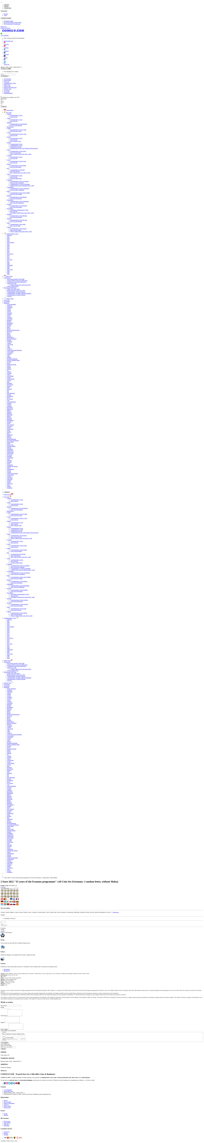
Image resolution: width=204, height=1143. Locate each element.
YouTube (6, 47)
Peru (8, 433)
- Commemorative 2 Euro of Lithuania (19, 565)
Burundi (9, 340)
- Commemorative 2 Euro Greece (18, 545)
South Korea (10, 452)
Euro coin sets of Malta (16, 194)
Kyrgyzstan (10, 399)
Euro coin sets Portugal (16, 207)
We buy (6, 1100)
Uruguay (9, 476)
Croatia (9, 128)
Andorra (9, 114)
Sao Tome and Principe (13, 440)
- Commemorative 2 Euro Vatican (18, 613)
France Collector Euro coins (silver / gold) (20, 154)
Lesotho (9, 404)
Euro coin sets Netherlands (17, 203)
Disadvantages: (4, 1029)
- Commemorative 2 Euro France (18, 535)
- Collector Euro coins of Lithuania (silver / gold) (22, 570)
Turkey (9, 467)
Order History (7, 1122)
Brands (5, 1113)
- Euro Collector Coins (16, 525)
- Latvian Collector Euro (16, 562)
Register (6, 14)
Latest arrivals (7, 80)
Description (7, 969)
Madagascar (10, 409)
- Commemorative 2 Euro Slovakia (19, 600)
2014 (8, 255)
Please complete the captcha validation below (13, 1034)
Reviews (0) (7, 970)
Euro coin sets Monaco (16, 198)
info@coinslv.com (8, 41)
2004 (8, 274)
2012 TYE (9, 259)
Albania (9, 308)
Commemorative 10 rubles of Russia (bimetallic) (19, 293)
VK (5, 61)
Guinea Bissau (10, 379)
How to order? (7, 1102)
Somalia (9, 447)
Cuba (8, 356)
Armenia (9, 314)
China (8, 347)
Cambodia (9, 341)
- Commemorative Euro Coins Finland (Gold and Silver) (24, 532)
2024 (8, 238)
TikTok (5, 57)
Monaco (9, 195)
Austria (9, 118)
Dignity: (3, 1022)
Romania (9, 437)
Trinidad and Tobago (12, 466)
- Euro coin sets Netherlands (17, 587)
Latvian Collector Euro (16, 178)
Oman (8, 430)
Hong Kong (10, 384)
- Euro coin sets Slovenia (16, 605)
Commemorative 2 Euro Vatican (18, 228)
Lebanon (9, 403)
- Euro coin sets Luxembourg (17, 574)
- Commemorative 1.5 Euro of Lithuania (20, 568)
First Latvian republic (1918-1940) (15, 279)
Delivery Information (9, 1103)
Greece (9, 160)
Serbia (8, 443)
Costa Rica (10, 353)
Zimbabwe (9, 488)
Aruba (8, 316)
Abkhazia (9, 305)
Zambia (9, 486)
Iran (8, 390)
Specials (6, 1115)
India (8, 387)
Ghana (8, 374)
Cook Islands (10, 351)
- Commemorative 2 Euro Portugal (19, 590)
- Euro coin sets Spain (15, 610)
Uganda (9, 470)
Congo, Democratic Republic (14, 350)
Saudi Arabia (10, 442)
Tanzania (9, 462)
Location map (7, 8)
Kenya (8, 397)
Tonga (8, 463)
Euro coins (6, 81)
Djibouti (9, 357)
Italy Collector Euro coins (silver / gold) (20, 172)
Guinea (9, 377)
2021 (8, 244)
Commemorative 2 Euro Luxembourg (19, 188)
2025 (8, 236)
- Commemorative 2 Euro (16, 499)
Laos (8, 400)
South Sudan (10, 453)
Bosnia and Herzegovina (13, 330)
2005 (8, 272)
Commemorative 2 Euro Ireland (18, 165)
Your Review (4, 1015)
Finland (9, 142)
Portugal (9, 204)
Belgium (9, 122)
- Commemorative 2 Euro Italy (18, 554)
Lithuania (9, 180)
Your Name (3, 1005)
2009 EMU (10, 265)
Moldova (9, 417)
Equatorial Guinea (11, 364)
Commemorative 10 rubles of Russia (16, 292)
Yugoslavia (10, 483)
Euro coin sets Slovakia (16, 217)
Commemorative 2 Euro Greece (18, 161)
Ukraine (9, 472)
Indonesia (9, 389)
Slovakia (9, 214)
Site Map (6, 1134)
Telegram (6, 51)
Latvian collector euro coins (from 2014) (20, 285)
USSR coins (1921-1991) (13, 289)
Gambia (9, 371)
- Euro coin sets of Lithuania (17, 567)
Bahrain (9, 321)
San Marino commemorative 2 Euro (19, 210)
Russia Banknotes (11, 439)
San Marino (10, 208)
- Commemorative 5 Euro (16, 529)
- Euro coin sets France (16, 537)
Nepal (8, 423)
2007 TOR (10, 269)
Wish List (6, 1124)
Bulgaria (10, 127)
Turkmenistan (10, 469)
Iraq (8, 391)
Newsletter (6, 1125)
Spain (8, 223)
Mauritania (9, 414)
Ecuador (9, 361)
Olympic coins (7, 89)
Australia (9, 317)
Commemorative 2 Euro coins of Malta (20, 192)
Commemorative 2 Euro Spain (18, 224)
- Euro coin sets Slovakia (16, 601)
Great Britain (10, 376)
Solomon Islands (11, 446)
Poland (9, 436)
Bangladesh (10, 323)
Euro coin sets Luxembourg (17, 190)
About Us (6, 1104)
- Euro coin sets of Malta (16, 578)
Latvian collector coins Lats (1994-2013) (17, 280)
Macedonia (10, 407)
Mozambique (10, 420)
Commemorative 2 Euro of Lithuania (19, 181)
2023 (8, 239)
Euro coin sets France (15, 152)
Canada (9, 343)
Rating (2, 1007)
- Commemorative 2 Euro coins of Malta (20, 577)
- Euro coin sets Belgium (16, 509)
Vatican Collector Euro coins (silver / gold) (21, 231)
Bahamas (9, 320)
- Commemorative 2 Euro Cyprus (18, 518)
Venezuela (9, 479)
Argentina (9, 313)
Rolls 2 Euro (7, 84)
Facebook (6, 54)
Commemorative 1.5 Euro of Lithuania (20, 184)
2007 (8, 268)
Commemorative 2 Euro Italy (17, 170)
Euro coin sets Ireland (15, 167)
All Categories (7, 79)
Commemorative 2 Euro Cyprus (18, 134)
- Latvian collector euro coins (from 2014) (20, 669)
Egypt (8, 363)
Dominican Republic (12, 359)
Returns (6, 1133)
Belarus (9, 326)
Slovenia (9, 218)
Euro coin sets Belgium (16, 125)
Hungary (9, 386)
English (11, 21)
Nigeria (9, 427)
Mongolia (9, 419)
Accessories (7, 91)
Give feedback (4, 1042)
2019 (8, 246)
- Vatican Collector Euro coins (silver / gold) (21, 615)
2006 (8, 271)
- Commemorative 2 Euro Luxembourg (20, 572)
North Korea (10, 429)
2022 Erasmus (10, 242)
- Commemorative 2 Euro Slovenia (19, 604)
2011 (8, 261)
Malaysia (9, 412)
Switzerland (10, 457)
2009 (8, 264)
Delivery (6, 6)
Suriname (9, 456)
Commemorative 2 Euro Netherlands (19, 201)
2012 (8, 258)
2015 (8, 252)
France (8, 149)
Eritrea (8, 366)
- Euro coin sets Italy (15, 555)
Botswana (9, 331)
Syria (8, 459)
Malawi (9, 410)
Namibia (9, 422)
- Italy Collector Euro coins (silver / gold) (20, 557)
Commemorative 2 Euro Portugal (18, 205)
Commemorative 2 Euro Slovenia (18, 220)
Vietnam (9, 480)
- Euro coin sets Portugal (16, 591)
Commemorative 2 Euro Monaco (18, 197)
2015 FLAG (10, 254)
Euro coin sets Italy (15, 171)
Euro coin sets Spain (15, 225)
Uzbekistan (10, 477)
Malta (8, 191)
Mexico (9, 416)
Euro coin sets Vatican (15, 230)
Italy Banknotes (11, 393)
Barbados (9, 324)
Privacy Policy (7, 1106)
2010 (8, 262)
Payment (6, 4)
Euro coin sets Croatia (15, 131)
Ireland (9, 164)
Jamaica (9, 394)
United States (10, 475)
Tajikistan (9, 460)
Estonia (9, 137)
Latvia (8, 174)
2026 (9, 235)
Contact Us (6, 1131)
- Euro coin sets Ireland (16, 551)
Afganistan (10, 307)
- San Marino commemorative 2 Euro (19, 594)
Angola (9, 311)
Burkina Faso (10, 337)
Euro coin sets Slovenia (16, 221)
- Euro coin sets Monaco (16, 583)
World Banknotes (8, 93)
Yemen (9, 482)
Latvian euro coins (11, 283)
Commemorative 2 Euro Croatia (18, 129)
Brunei (8, 334)
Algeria (9, 310)
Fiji (8, 370)
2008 (8, 266)
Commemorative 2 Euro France (18, 151)
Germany (9, 155)
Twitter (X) (6, 64)
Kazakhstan (10, 396)
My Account (7, 1121)
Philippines (10, 434)
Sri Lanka (9, 455)
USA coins (6, 90)
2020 (8, 245)
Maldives (9, 413)
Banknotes (6, 303)
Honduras (9, 383)
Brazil (8, 333)
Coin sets (9, 296)
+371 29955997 (5, 35)
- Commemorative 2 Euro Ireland (18, 550)
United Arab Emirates (12, 473)
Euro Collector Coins (15, 141)
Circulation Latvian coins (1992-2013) (16, 282)
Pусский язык (16, 24)
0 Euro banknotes (11, 304)
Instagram (6, 44)
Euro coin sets (13, 117)
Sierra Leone (10, 445)
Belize (8, 327)
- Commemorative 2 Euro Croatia (18, 514)
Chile (8, 346)
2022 (8, 241)
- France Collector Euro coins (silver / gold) (21, 538)
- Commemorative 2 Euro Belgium (19, 508)
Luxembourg (10, 187)
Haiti (8, 381)
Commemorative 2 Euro (10, 83)
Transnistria (10, 465)
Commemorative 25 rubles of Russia (16, 295)
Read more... (116, 912)
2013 (8, 256)
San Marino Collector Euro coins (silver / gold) (22, 213)
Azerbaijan (10, 318)
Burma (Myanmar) (11, 338)
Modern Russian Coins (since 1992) (16, 290)
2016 (8, 251)
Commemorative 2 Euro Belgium (18, 124)
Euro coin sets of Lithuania (17, 182)
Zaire (8, 485)
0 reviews (3, 887)
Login (5, 15)
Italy (8, 168)
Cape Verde (10, 344)
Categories (6, 492)
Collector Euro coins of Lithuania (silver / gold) (22, 185)
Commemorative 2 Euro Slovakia (18, 215)
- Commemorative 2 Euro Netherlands (19, 585)
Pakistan (9, 432)
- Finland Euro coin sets (16, 531)
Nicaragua (9, 426)
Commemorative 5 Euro (16, 145)
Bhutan (9, 328)
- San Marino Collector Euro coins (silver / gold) (22, 597)
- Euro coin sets (14, 501)
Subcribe (3, 1049)
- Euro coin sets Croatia (16, 515)
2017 (8, 249)
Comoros (9, 348)
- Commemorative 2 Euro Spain (18, 608)
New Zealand (10, 424)
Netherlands (10, 200)
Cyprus (9, 132)
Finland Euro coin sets (15, 147)
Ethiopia (9, 369)
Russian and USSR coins (10, 87)
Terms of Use (7, 1107)
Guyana (9, 380)
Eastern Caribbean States (13, 360)
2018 (8, 248)
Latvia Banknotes (11, 402)
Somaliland (10, 449)
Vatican (9, 227)
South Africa (10, 450)
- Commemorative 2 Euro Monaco (18, 581)
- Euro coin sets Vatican (16, 614)
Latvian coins (7, 86)
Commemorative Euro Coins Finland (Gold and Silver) (24, 148)
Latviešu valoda (17, 22)
